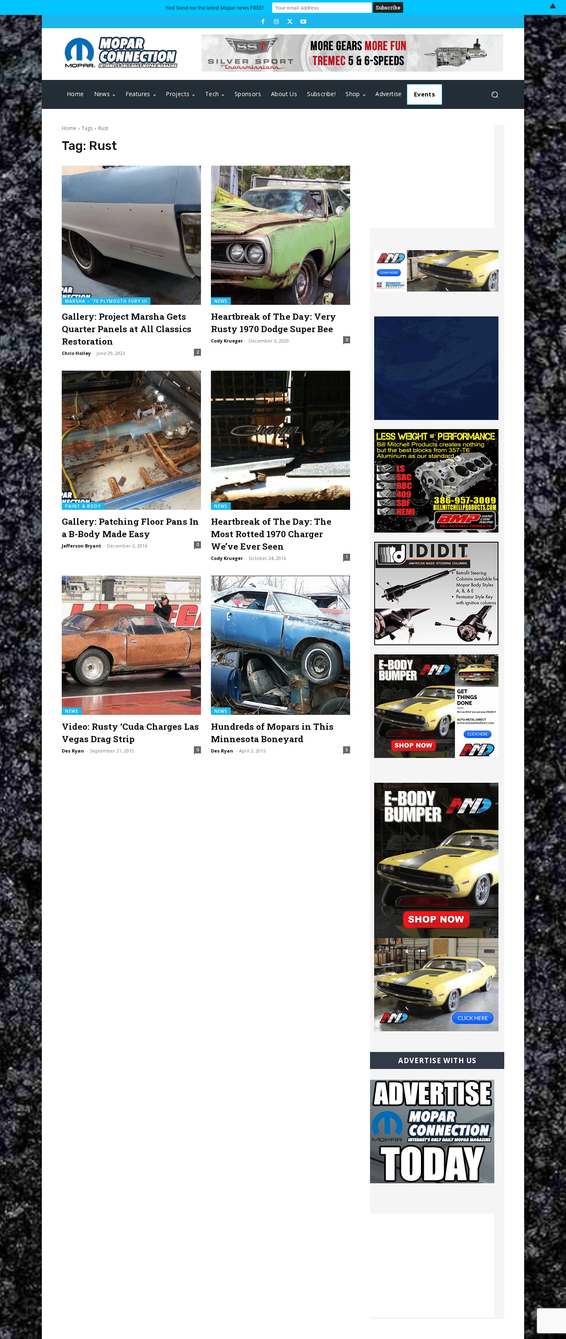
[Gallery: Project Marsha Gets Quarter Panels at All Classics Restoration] (131, 235)
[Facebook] (262, 21)
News (220, 301)
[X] (289, 21)
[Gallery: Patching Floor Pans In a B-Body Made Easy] (131, 440)
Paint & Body (83, 506)
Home (69, 128)
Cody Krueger (227, 341)
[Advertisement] (432, 176)
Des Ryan (73, 751)
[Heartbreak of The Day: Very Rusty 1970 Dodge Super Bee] (280, 235)
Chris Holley (76, 353)
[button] (494, 94)
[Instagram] (276, 21)
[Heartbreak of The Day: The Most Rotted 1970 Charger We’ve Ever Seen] (280, 440)
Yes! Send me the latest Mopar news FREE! (214, 8)
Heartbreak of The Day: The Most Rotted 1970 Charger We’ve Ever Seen (271, 534)
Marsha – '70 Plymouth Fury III (106, 301)
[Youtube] (302, 21)
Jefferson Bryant (81, 546)
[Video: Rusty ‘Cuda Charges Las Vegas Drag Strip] (131, 645)
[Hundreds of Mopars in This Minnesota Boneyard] (280, 645)
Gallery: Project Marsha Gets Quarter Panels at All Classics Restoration (126, 329)
